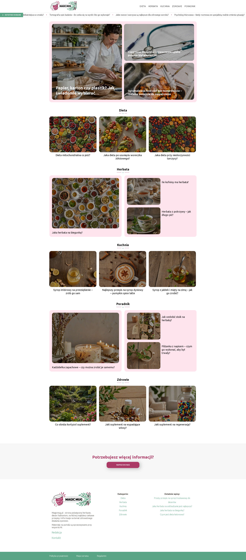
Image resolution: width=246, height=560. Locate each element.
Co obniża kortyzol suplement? (73, 424)
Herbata (153, 6)
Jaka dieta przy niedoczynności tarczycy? (172, 157)
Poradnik (189, 6)
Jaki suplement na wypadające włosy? (122, 426)
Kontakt (56, 537)
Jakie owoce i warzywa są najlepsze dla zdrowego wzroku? (102, 15)
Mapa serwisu (82, 556)
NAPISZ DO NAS (123, 465)
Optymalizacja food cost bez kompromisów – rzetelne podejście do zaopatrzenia (155, 92)
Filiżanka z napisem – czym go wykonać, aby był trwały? (177, 349)
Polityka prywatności (58, 556)
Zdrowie (177, 6)
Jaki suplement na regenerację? (172, 424)
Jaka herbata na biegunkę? (67, 232)
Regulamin (101, 556)
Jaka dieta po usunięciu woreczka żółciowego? (123, 157)
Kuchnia (165, 6)
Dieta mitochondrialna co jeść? (73, 155)
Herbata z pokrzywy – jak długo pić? (176, 213)
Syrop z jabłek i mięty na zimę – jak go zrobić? (172, 291)
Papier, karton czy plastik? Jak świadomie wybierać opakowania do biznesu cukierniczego (85, 90)
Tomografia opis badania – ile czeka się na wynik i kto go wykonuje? (40, 15)
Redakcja (57, 532)
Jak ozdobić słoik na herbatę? (173, 318)
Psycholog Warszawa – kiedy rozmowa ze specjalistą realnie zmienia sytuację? (170, 15)
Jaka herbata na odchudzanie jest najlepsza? (172, 506)
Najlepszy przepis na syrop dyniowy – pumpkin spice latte (122, 291)
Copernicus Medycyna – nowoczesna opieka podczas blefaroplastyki (154, 53)
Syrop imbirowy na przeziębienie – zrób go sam (73, 291)
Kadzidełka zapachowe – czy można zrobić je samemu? (83, 367)
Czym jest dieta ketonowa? (172, 514)
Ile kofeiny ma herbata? (175, 182)
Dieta (143, 6)
